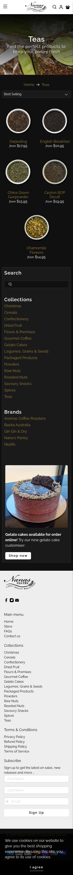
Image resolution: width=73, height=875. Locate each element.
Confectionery (16, 319)
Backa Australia (17, 425)
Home (29, 85)
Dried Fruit (13, 325)
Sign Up (36, 813)
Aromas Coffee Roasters (25, 418)
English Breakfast (55, 141)
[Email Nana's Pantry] (17, 601)
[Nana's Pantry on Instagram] (12, 601)
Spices (10, 390)
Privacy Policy (14, 737)
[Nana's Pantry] (36, 7)
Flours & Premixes (19, 332)
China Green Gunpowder (18, 194)
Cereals (10, 312)
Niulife (9, 444)
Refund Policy (14, 742)
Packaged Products (21, 358)
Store (8, 626)
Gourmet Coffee (18, 338)
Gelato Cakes (15, 345)
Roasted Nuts (16, 377)
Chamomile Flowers (36, 250)
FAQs (8, 631)
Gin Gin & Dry (15, 431)
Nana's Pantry (16, 438)
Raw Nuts (12, 371)
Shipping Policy (15, 746)
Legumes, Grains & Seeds (26, 351)
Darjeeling (18, 141)
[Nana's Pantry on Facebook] (6, 601)
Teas (45, 85)
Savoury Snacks (18, 383)
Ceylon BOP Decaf (54, 194)
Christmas (12, 306)
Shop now (18, 556)
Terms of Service (16, 751)
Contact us (12, 636)
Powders (11, 364)
